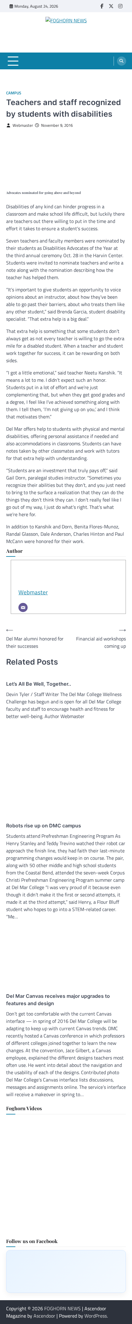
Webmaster (23, 125)
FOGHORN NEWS (62, 1308)
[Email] (23, 607)
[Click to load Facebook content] (66, 1271)
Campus (13, 93)
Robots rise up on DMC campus (43, 825)
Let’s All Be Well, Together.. (38, 684)
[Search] (121, 61)
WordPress (95, 1315)
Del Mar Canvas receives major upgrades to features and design (58, 999)
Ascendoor (44, 1315)
